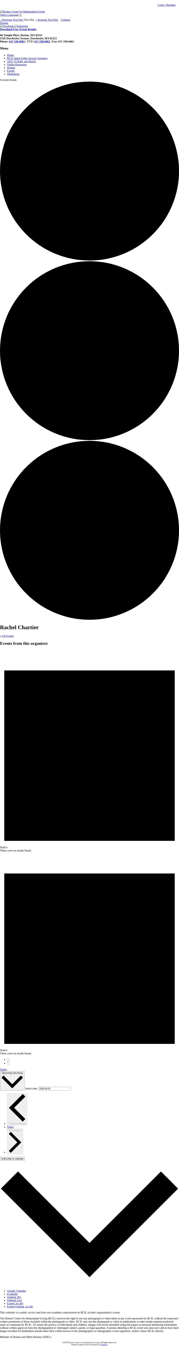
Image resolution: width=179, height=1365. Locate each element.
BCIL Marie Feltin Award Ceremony (27, 58)
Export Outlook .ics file (20, 1306)
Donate (11, 67)
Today (3, 1069)
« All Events (7, 635)
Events (11, 70)
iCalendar (12, 1293)
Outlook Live (14, 1300)
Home (10, 55)
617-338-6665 (17, 41)
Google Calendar (16, 1290)
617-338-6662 (42, 41)
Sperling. (104, 1345)
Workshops (13, 74)
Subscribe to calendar (12, 1158)
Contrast (65, 19)
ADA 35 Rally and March (21, 61)
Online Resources (17, 64)
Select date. (31, 1088)
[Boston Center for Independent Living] (22, 11)
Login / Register (167, 4)
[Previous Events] (8, 1059)
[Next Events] (8, 1063)
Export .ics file (15, 1303)
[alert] (89, 750)
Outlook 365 (14, 1297)
